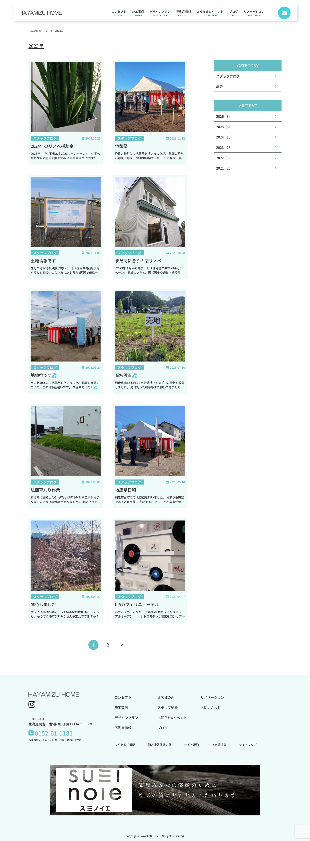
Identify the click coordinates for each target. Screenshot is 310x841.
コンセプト (119, 12)
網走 (219, 86)
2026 (220, 116)
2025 (220, 126)
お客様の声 (166, 697)
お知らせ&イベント (172, 717)
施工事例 (138, 12)
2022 (220, 157)
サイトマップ (248, 744)
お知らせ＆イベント (210, 12)
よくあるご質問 (125, 744)
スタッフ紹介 (168, 707)
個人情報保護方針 (159, 744)
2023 (220, 147)
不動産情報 (183, 12)
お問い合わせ (211, 707)
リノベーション (254, 12)
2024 (220, 137)
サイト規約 (191, 744)
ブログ (233, 12)
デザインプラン (160, 12)
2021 (220, 168)
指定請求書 (219, 744)
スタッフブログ (228, 76)
